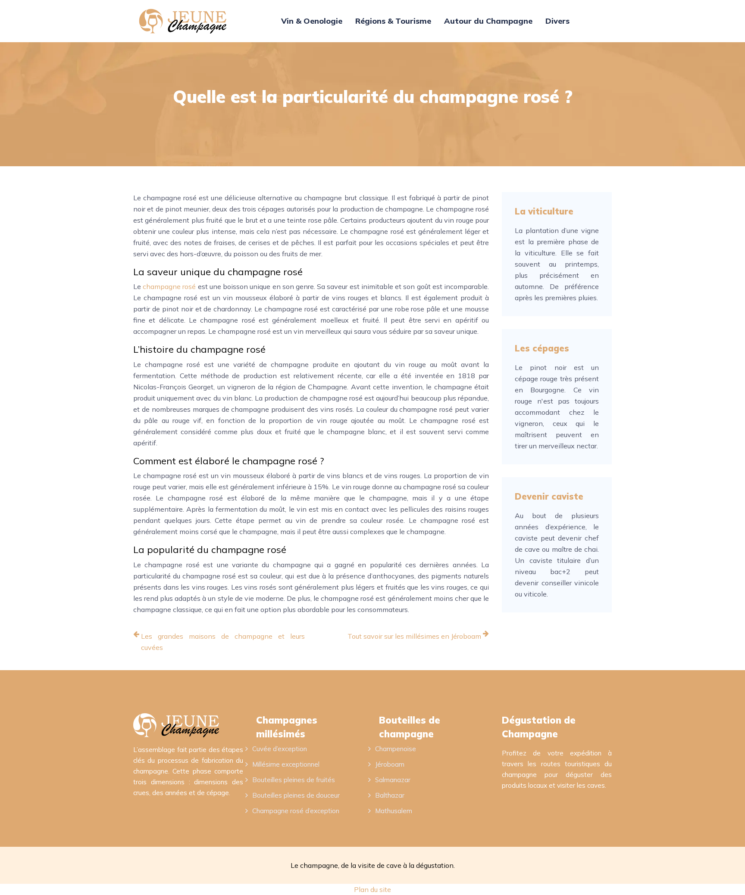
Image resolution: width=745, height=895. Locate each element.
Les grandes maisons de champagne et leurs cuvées (223, 642)
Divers (557, 21)
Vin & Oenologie (311, 21)
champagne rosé (169, 286)
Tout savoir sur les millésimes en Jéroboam (414, 636)
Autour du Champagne (488, 21)
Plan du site (372, 889)
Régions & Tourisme (393, 21)
